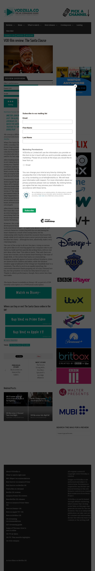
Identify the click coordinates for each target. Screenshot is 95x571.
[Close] (75, 86)
